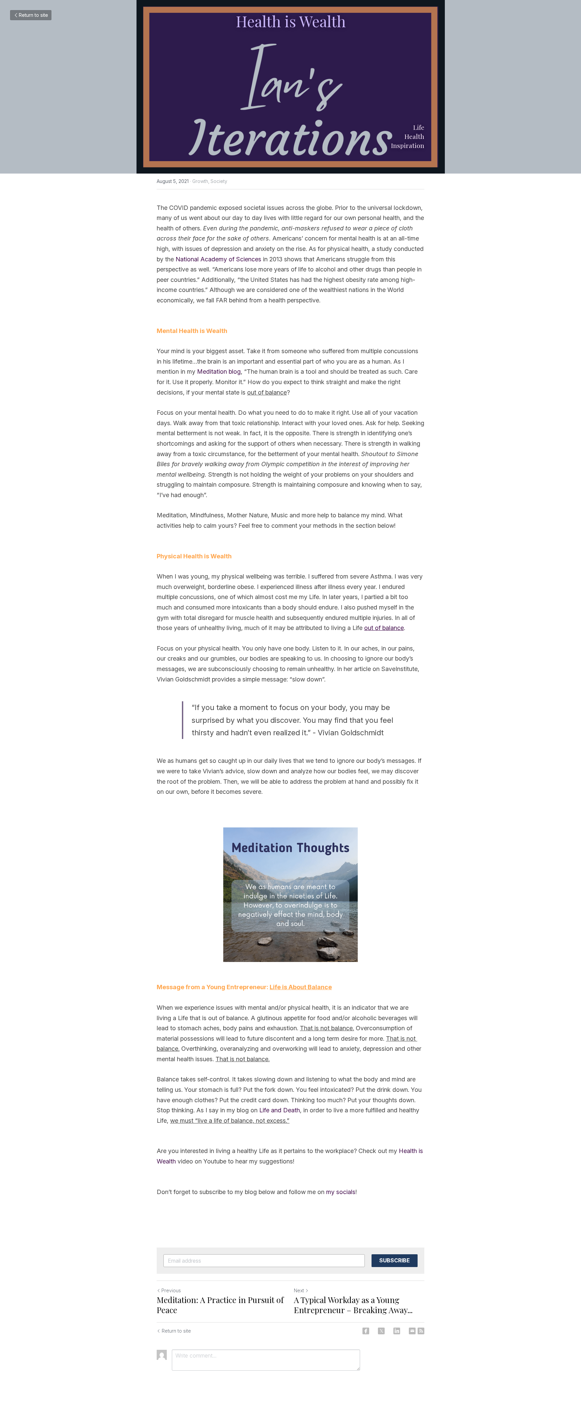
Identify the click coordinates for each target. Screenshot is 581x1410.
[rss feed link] (421, 1331)
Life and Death (279, 1110)
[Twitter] (381, 1331)
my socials (340, 1191)
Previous (171, 1290)
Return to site (33, 15)
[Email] (412, 1331)
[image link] (290, 894)
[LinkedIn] (396, 1331)
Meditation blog (219, 371)
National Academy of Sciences (218, 259)
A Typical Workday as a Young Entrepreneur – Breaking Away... (353, 1305)
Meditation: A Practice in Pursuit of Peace (220, 1305)
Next (299, 1290)
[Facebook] (365, 1331)
